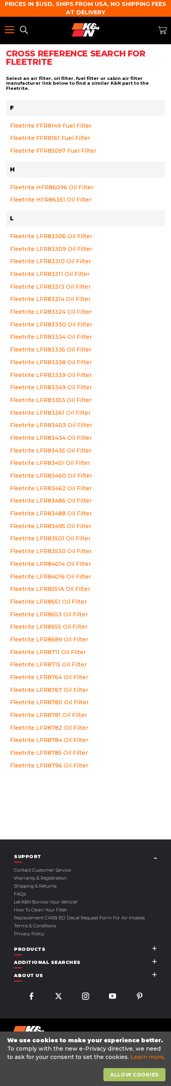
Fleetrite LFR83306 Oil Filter (51, 236)
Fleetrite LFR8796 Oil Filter (49, 765)
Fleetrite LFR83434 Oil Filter (51, 437)
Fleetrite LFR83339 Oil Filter (51, 375)
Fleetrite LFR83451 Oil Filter (50, 462)
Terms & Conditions (35, 926)
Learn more (147, 1057)
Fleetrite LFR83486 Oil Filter (51, 500)
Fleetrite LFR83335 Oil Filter (50, 349)
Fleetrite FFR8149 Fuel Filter (50, 125)
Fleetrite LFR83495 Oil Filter (50, 526)
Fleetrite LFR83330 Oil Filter (51, 324)
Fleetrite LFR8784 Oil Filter (49, 740)
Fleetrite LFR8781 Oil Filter (48, 715)
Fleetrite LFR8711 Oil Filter (48, 652)
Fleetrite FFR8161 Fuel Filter (50, 138)
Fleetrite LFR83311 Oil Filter (49, 274)
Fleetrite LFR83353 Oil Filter (50, 400)
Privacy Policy (29, 933)
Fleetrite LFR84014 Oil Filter (50, 563)
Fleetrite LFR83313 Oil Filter (50, 286)
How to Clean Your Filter (40, 910)
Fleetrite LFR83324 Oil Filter (51, 311)
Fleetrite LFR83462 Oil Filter (51, 488)
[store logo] (85, 30)
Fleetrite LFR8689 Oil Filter (49, 639)
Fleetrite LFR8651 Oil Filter (48, 601)
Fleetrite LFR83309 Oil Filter (51, 249)
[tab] (88, 856)
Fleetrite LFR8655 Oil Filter (48, 626)
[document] (86, 1059)
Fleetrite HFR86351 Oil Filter (50, 199)
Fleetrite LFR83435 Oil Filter (50, 450)
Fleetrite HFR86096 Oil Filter (51, 187)
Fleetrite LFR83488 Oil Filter (51, 513)
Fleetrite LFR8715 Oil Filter (48, 664)
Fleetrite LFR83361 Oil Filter (50, 412)
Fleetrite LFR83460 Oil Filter (51, 475)
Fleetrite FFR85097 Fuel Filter (53, 150)
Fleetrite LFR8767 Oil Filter (49, 690)
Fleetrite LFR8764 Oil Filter (49, 677)
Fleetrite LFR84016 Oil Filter (50, 576)
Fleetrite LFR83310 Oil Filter (50, 261)
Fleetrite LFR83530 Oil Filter (51, 551)
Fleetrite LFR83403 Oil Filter (51, 425)
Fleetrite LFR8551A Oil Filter (50, 589)
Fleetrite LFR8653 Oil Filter (49, 614)
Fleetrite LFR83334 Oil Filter (51, 336)
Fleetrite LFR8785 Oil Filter (49, 752)
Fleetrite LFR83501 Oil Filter (50, 538)
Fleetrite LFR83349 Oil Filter (51, 387)
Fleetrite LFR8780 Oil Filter (49, 702)
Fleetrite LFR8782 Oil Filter (49, 727)
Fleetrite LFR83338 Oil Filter (51, 362)
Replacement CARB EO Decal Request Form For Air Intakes (79, 918)
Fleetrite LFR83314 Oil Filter (50, 299)
